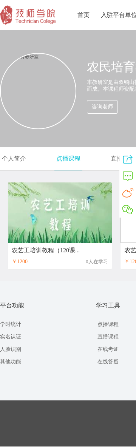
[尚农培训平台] (28, 23)
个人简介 (14, 158)
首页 (83, 15)
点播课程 (68, 158)
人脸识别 (10, 349)
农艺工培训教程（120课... (46, 250)
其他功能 (10, 362)
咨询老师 (102, 107)
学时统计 (10, 324)
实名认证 (10, 337)
